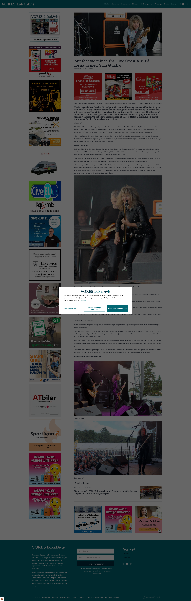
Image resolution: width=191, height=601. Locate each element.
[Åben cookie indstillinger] (2, 599)
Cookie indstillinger (70, 308)
